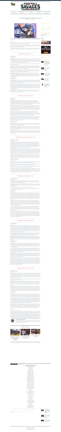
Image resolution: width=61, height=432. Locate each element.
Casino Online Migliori (30, 367)
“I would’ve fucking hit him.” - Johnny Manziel (47, 68)
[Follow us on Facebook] (47, 0)
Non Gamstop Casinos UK (30, 374)
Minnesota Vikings (27, 220)
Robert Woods (16, 105)
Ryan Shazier (23, 194)
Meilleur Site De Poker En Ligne (30, 392)
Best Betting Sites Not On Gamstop (30, 366)
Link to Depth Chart (12, 57)
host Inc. (33, 428)
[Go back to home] (30, 5)
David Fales (16, 201)
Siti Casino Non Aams (30, 369)
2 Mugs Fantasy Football (21, 364)
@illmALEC (27, 200)
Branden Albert (28, 313)
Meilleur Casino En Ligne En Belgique (30, 391)
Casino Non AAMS (30, 368)
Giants (12, 112)
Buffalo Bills (20, 95)
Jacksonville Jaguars (28, 137)
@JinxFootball (22, 169)
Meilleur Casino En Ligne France (30, 377)
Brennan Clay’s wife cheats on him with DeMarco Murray (47, 85)
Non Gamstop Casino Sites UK (30, 376)
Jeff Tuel (20, 106)
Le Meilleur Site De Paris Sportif (30, 394)
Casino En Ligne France (30, 399)
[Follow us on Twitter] (48, 0)
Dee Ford (29, 194)
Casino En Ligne (30, 398)
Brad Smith (25, 313)
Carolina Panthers (26, 95)
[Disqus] (25, 353)
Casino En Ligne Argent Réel (30, 406)
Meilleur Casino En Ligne (30, 407)
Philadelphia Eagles (20, 175)
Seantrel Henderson (13, 100)
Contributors (22, 12)
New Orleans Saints (20, 268)
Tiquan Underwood (17, 125)
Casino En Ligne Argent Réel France (30, 401)
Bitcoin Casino (30, 390)
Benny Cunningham (21, 313)
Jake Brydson (22, 319)
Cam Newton (29, 124)
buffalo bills (31, 313)
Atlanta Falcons (27, 53)
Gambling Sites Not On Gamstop (30, 373)
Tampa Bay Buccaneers (19, 137)
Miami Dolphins (20, 53)
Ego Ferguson (22, 215)
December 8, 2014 (15, 340)
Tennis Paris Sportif (30, 393)
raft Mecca (19, 200)
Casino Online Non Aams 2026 (30, 402)
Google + (33, 429)
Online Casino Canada (30, 375)
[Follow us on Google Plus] (49, 0)
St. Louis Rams (28, 268)
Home (14, 12)
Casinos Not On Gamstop (30, 382)
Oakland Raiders (20, 220)
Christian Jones (29, 215)
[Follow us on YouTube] (50, 0)
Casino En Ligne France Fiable (30, 400)
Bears (22, 156)
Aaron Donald (13, 313)
